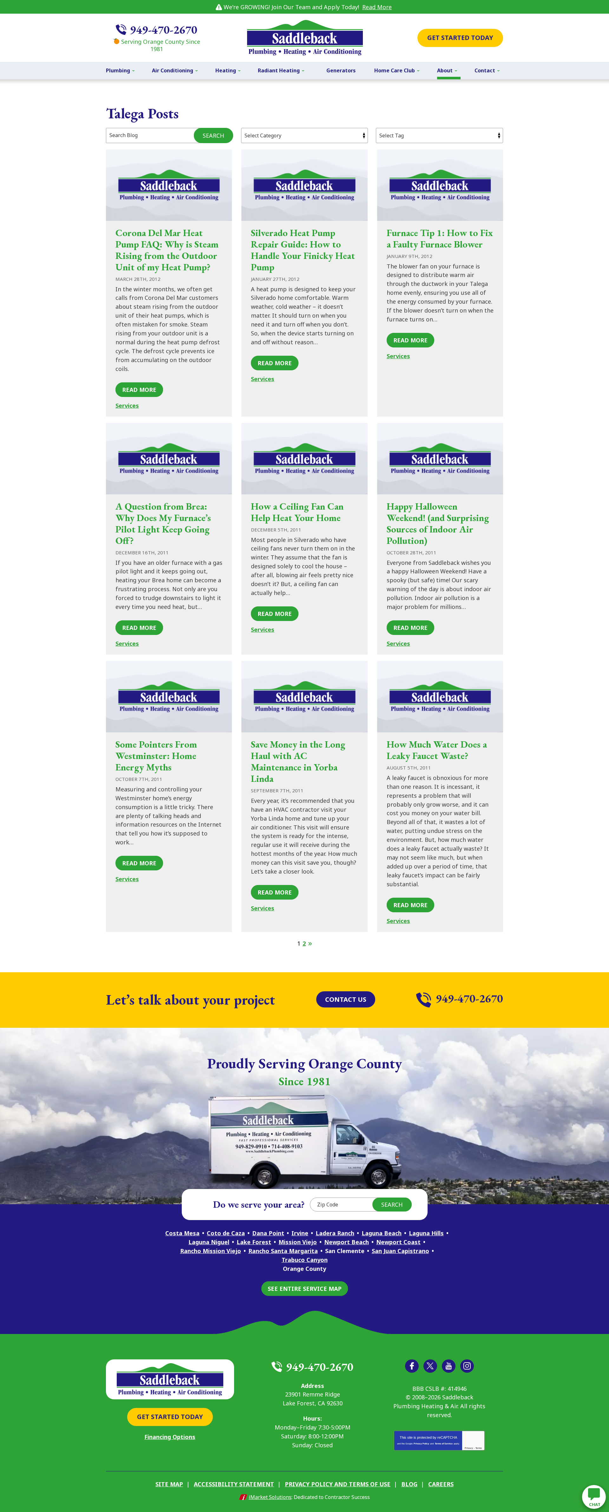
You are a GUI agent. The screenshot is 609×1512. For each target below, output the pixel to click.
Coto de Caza (226, 1233)
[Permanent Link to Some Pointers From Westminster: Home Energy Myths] (169, 696)
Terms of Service (444, 1444)
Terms (478, 1448)
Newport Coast (398, 1242)
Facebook (412, 1366)
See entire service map (305, 1288)
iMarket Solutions (270, 1497)
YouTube (448, 1366)
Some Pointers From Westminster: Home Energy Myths (156, 755)
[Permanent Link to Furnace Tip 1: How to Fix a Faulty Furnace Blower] (440, 185)
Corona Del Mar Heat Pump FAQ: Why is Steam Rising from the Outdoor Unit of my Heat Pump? (167, 250)
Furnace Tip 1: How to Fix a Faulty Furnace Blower (440, 238)
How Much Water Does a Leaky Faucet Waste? (437, 750)
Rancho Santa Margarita (283, 1251)
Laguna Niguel (208, 1242)
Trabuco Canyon (305, 1260)
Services (127, 405)
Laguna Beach (382, 1233)
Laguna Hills (426, 1233)
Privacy (469, 1448)
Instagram (467, 1366)
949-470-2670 (163, 29)
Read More (377, 7)
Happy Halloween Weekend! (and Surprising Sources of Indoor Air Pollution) (438, 523)
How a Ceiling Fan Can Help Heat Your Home (297, 512)
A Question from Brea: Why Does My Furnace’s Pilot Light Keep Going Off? (163, 523)
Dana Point (268, 1233)
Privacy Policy (421, 1444)
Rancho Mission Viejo (210, 1251)
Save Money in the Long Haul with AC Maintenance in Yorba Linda (298, 761)
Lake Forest (254, 1242)
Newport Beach (346, 1242)
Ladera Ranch (335, 1233)
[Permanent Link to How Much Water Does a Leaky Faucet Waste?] (440, 696)
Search (213, 135)
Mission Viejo (297, 1242)
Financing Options (169, 1437)
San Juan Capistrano (400, 1251)
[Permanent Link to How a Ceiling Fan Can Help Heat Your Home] (304, 458)
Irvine (299, 1233)
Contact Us (345, 999)
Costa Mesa (182, 1233)
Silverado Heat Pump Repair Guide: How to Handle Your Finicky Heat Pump (303, 250)
